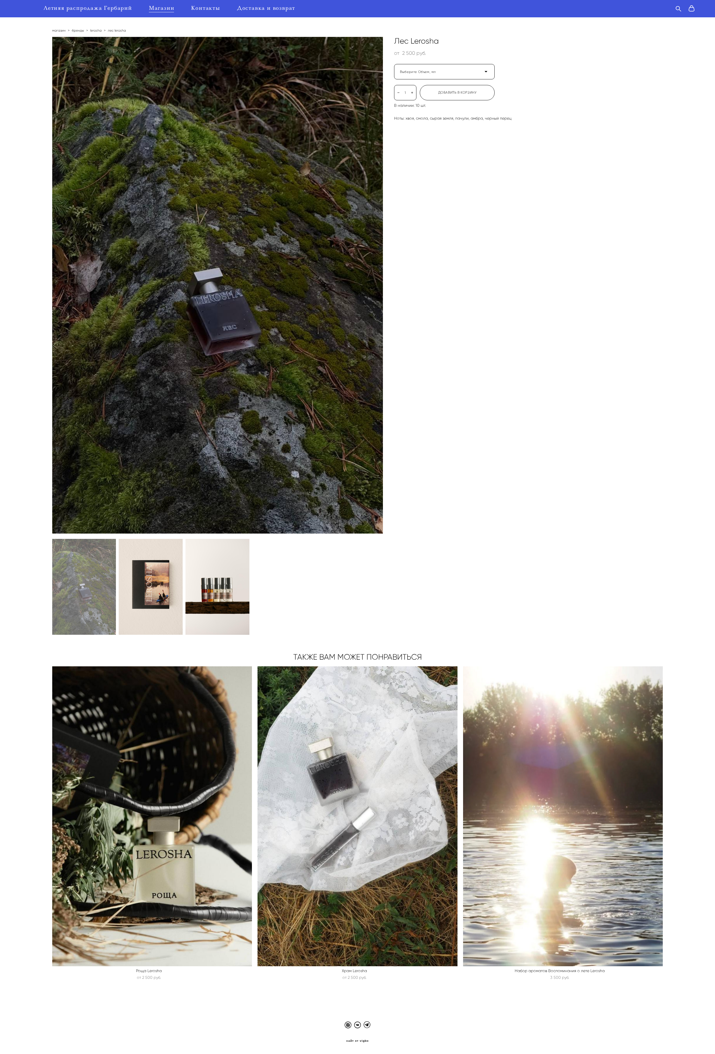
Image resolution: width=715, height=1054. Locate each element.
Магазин (162, 8)
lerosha (96, 30)
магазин (59, 30)
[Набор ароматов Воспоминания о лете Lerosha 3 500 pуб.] (563, 816)
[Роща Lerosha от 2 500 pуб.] (152, 816)
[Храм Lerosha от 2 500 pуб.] (357, 816)
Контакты (205, 8)
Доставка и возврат (266, 8)
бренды (78, 30)
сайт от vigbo (357, 1040)
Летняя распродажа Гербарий (88, 8)
